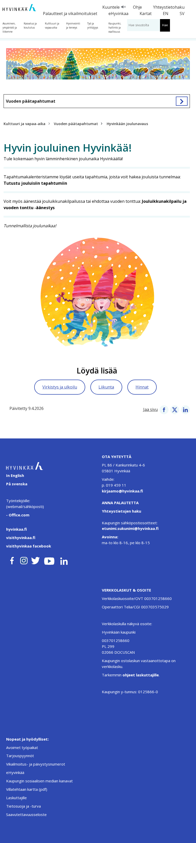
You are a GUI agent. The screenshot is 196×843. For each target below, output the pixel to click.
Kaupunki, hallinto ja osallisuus (114, 27)
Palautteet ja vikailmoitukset (70, 13)
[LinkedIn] (185, 409)
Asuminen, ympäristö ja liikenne (10, 27)
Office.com (18, 514)
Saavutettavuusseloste (26, 814)
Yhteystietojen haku (121, 511)
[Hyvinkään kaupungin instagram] (24, 559)
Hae (165, 25)
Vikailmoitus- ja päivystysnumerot (35, 764)
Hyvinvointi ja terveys (73, 25)
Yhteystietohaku (169, 7)
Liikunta (106, 387)
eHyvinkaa (118, 13)
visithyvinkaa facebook (28, 545)
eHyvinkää (15, 772)
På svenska (16, 483)
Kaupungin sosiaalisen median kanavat (39, 780)
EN (165, 13)
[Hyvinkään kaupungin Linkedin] (64, 559)
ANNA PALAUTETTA (120, 502)
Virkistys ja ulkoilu (59, 387)
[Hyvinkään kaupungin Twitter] (35, 559)
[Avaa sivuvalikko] (182, 101)
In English (15, 475)
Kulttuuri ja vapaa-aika (52, 25)
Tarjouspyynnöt (20, 755)
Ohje (137, 7)
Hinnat (142, 387)
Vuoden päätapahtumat (30, 101)
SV (182, 13)
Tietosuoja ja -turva (23, 806)
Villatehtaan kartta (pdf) (26, 789)
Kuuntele (111, 7)
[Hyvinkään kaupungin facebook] (12, 559)
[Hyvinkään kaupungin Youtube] (49, 559)
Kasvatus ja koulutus (30, 25)
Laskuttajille (16, 797)
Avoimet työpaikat (22, 747)
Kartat (146, 13)
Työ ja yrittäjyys (92, 25)
